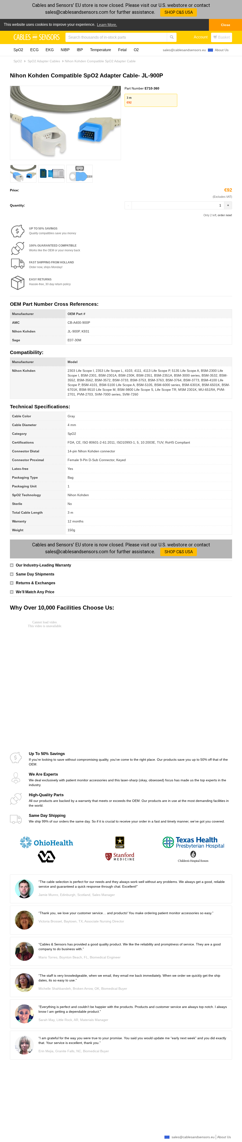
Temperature (100, 50)
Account (200, 37)
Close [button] (225, 25)
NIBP (65, 50)
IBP (80, 50)
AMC (16, 322)
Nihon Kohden (23, 331)
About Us (222, 50)
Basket (223, 37)
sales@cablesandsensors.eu (184, 50)
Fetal (122, 50)
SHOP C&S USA (178, 12)
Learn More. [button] (107, 25)
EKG (50, 50)
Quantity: (17, 205)
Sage (16, 340)
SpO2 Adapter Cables (44, 61)
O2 (136, 50)
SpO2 (18, 50)
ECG (34, 50)
